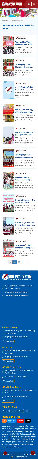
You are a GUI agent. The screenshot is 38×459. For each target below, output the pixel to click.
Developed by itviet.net (20, 456)
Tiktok (28, 421)
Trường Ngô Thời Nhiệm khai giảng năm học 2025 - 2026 (25, 247)
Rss (4, 421)
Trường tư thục (7, 429)
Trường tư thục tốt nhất (21, 429)
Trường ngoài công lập (25, 431)
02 (19, 262)
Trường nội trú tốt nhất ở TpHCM (23, 426)
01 (15, 262)
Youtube (20, 421)
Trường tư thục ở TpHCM (10, 434)
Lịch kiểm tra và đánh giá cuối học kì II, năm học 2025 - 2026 (24, 89)
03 (23, 262)
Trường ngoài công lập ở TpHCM (19, 436)
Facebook (11, 421)
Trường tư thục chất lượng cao (12, 447)
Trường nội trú (6, 426)
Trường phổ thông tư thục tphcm (24, 444)
